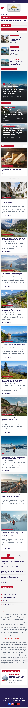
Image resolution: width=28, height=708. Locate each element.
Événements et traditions (8, 107)
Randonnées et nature (8, 234)
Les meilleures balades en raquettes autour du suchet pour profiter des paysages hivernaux (12, 534)
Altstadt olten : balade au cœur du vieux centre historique (17, 39)
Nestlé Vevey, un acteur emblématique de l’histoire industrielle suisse (17, 63)
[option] (14, 86)
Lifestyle (4, 491)
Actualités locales (14, 35)
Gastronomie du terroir (8, 166)
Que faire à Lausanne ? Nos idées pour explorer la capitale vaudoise (13, 495)
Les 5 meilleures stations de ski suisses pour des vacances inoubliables (13, 90)
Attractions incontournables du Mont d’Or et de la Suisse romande (13, 345)
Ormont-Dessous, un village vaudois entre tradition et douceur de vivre (13, 113)
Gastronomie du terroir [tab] (15, 31)
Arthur (7, 96)
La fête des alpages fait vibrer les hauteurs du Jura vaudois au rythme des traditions (13, 132)
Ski (4, 83)
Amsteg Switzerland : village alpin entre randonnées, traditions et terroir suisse (13, 238)
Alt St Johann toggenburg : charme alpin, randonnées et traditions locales (13, 309)
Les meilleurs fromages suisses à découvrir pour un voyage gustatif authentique (11, 171)
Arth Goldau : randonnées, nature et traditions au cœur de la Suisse (12, 380)
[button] (24, 146)
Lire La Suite (6, 215)
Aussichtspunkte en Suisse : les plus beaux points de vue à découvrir (12, 274)
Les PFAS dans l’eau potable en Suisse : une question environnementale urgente (18, 51)
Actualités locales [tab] (14, 29)
